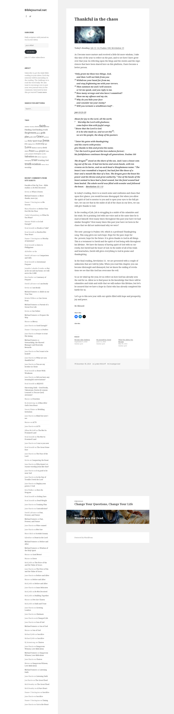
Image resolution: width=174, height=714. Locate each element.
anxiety (27, 126)
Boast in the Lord (41, 537)
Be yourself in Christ (103, 340)
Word (47, 164)
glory (38, 133)
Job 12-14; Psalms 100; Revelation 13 (107, 48)
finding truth (42, 129)
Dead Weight (42, 500)
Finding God (30, 129)
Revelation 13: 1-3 (94, 186)
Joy (26, 144)
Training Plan (41, 504)
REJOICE (40, 383)
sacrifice (44, 154)
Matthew (34, 148)
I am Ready (43, 284)
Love (28, 147)
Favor (35, 558)
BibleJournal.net (36, 10)
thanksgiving (28, 160)
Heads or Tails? (43, 228)
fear (47, 126)
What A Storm (37, 192)
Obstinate (40, 614)
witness (43, 164)
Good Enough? (41, 325)
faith (42, 126)
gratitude (46, 137)
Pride (47, 151)
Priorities (36, 399)
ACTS (35, 422)
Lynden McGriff (100, 364)
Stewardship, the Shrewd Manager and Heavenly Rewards (34, 344)
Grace (40, 136)
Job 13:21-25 (80, 112)
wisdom (36, 164)
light (46, 144)
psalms (26, 154)
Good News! (37, 554)
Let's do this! (31, 52)
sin (35, 156)
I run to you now (42, 443)
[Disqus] (108, 398)
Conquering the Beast (40, 460)
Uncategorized (114, 364)
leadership (40, 144)
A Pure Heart (42, 688)
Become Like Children (82, 340)
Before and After (42, 575)
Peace (32, 150)
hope (40, 141)
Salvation (29, 156)
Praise (37, 151)
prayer (42, 151)
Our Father (36, 311)
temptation (44, 157)
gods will (32, 137)
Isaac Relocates (42, 587)
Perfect (45, 329)
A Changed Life (42, 618)
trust (34, 160)
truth (28, 164)
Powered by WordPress (84, 537)
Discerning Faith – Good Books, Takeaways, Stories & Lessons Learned (36, 390)
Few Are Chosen (39, 600)
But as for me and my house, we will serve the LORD (37, 270)
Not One (39, 529)
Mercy (35, 321)
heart (26, 141)
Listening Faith (42, 676)
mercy (39, 148)
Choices (41, 642)
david (37, 126)
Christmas (32, 126)
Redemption (37, 154)
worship (28, 167)
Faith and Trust (40, 604)
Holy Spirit (33, 140)
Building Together (42, 595)
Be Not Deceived (39, 188)
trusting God (43, 160)
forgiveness (30, 132)
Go (36, 251)
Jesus (46, 140)
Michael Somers (31, 196)
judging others (31, 144)
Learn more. (42, 92)
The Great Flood (41, 680)
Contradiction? (42, 508)
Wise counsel (41, 525)
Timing (45, 700)
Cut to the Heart (42, 704)
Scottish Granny (42, 533)
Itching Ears (41, 496)
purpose (31, 154)
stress (39, 157)
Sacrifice (40, 634)
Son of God (40, 622)
